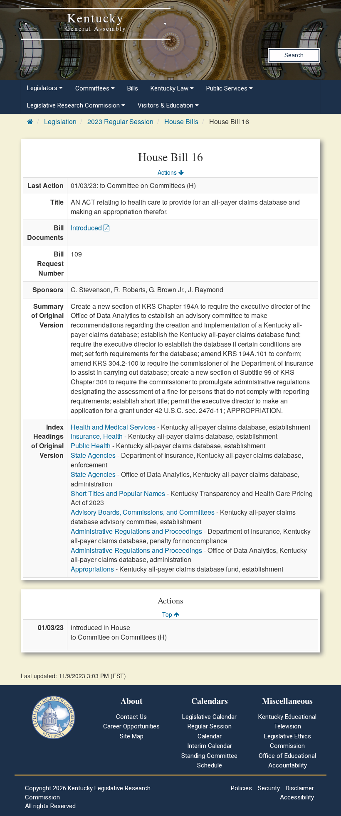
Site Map (131, 736)
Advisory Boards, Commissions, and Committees (143, 512)
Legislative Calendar (209, 717)
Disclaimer (300, 788)
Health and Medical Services (113, 427)
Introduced (87, 227)
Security (269, 788)
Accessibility (297, 797)
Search (294, 55)
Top (168, 614)
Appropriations (92, 569)
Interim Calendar (209, 746)
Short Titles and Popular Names (118, 493)
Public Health (91, 445)
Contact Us (131, 717)
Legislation (60, 121)
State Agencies (93, 455)
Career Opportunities (131, 726)
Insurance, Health (97, 436)
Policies (241, 788)
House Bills (181, 121)
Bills (132, 88)
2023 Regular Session (120, 121)
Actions (168, 172)
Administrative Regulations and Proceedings (136, 531)
